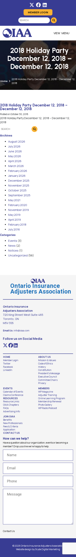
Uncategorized (18, 255)
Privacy (42, 383)
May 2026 (14, 156)
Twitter (7, 363)
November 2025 (18, 185)
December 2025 (18, 180)
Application (9, 429)
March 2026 (16, 166)
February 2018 (17, 224)
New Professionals (12, 423)
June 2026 (15, 151)
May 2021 (14, 200)
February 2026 (17, 171)
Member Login (38, 12)
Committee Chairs (47, 380)
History (42, 367)
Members (43, 388)
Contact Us (11, 433)
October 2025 (17, 190)
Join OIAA (9, 416)
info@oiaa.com (21, 330)
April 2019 (14, 219)
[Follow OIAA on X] (31, 5)
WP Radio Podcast (47, 408)
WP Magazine (45, 391)
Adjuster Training (47, 395)
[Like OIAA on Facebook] (38, 5)
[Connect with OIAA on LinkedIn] (45, 5)
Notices (13, 250)
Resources (10, 398)
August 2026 (16, 141)
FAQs (6, 408)
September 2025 (19, 195)
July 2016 (14, 229)
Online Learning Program (51, 398)
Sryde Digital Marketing (47, 549)
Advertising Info (11, 411)
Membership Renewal (49, 401)
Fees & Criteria (10, 426)
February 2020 (17, 205)
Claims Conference (13, 395)
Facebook (8, 367)
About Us (44, 357)
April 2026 (14, 161)
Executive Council (47, 376)
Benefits (7, 419)
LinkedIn (7, 370)
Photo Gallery (45, 404)
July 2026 (14, 146)
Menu (65, 33)
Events (12, 241)
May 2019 (14, 215)
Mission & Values (47, 360)
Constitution (44, 370)
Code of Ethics (45, 363)
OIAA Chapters (11, 404)
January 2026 (17, 176)
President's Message (49, 373)
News (12, 245)
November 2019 (18, 210)
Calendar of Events (13, 391)
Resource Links (11, 401)
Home (4, 81)
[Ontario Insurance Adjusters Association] (17, 33)
